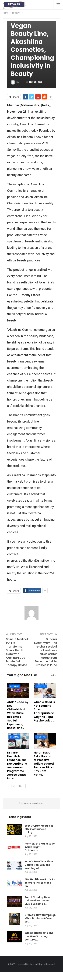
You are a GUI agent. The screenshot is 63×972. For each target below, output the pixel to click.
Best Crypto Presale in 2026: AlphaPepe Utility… (38, 829)
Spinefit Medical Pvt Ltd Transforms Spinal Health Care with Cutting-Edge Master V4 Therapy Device (17, 652)
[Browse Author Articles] (31, 613)
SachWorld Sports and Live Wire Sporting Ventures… (39, 936)
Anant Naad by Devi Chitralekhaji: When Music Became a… (37, 900)
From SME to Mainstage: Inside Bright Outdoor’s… (39, 847)
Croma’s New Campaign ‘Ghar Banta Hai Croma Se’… (40, 918)
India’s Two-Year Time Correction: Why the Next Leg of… (38, 865)
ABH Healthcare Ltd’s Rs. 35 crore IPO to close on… (40, 883)
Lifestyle (14, 686)
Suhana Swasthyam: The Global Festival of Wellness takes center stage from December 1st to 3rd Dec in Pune (45, 652)
